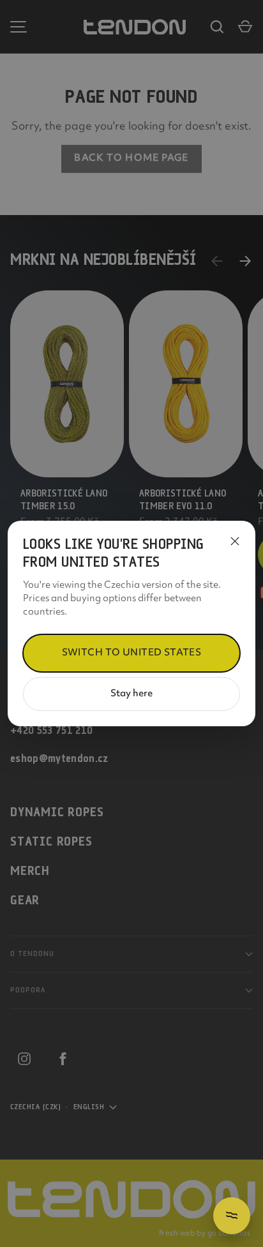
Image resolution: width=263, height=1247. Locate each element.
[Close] (235, 541)
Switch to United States (132, 653)
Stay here (131, 694)
